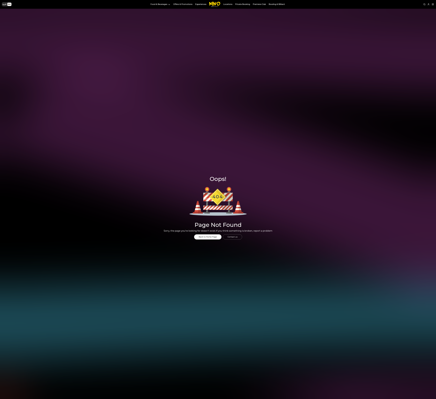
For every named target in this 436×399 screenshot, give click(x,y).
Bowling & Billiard (277, 4)
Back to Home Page (208, 237)
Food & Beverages (158, 4)
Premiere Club (259, 4)
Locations (227, 4)
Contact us (232, 237)
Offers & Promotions (182, 4)
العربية (4, 4)
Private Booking (242, 4)
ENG (9, 4)
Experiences (200, 4)
